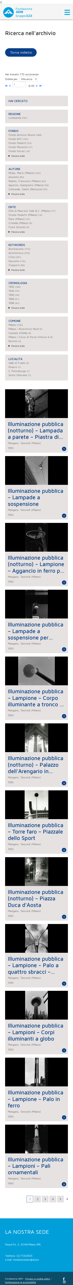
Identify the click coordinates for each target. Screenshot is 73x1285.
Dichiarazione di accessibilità (20, 1282)
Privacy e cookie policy (37, 1278)
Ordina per (11, 79)
